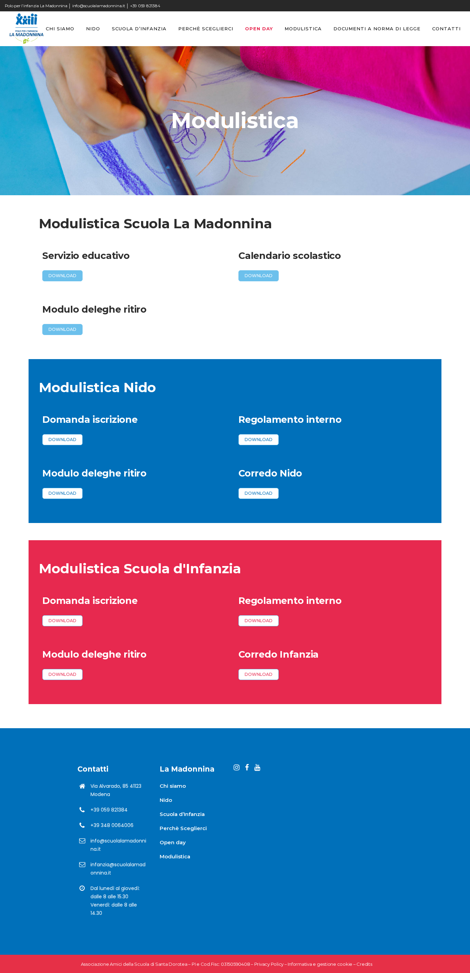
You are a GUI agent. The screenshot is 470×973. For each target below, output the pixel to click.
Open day (173, 842)
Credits (364, 964)
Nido (166, 800)
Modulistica (175, 856)
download (62, 275)
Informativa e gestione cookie (320, 964)
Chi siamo (173, 786)
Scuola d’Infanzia (182, 814)
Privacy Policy (269, 964)
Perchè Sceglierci (183, 828)
